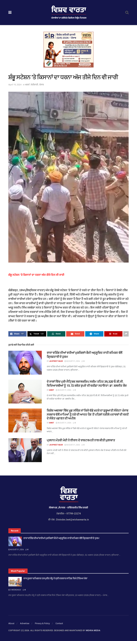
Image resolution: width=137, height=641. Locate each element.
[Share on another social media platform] (126, 334)
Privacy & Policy (42, 623)
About (11, 623)
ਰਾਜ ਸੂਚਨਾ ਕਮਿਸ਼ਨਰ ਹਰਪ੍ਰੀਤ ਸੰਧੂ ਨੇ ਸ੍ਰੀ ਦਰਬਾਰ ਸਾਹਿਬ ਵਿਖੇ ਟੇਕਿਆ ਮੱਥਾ (55, 578)
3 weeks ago (15, 590)
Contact (59, 623)
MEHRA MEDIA (93, 630)
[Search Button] (127, 12)
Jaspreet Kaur (56, 361)
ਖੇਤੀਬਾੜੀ (34, 84)
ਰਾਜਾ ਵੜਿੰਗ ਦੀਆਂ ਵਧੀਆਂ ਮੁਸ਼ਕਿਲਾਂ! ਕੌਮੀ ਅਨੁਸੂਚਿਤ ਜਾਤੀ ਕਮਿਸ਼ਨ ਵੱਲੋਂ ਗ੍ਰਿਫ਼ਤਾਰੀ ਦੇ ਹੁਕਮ (61, 538)
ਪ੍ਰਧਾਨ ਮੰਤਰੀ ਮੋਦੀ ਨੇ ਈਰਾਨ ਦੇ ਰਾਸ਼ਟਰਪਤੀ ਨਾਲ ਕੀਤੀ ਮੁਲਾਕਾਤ (81, 440)
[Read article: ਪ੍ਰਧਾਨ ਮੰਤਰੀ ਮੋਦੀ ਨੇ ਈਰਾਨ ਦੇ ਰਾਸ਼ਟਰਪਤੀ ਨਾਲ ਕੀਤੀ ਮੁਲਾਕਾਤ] (25, 450)
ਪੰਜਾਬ (41, 84)
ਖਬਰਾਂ (27, 84)
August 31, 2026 (73, 361)
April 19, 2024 (14, 84)
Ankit (51, 390)
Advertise (24, 623)
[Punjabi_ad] (68, 49)
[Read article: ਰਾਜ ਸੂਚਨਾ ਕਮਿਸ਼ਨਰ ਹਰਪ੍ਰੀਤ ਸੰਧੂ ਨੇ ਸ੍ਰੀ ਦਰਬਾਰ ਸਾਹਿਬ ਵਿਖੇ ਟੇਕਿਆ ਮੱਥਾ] (15, 581)
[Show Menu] (10, 12)
